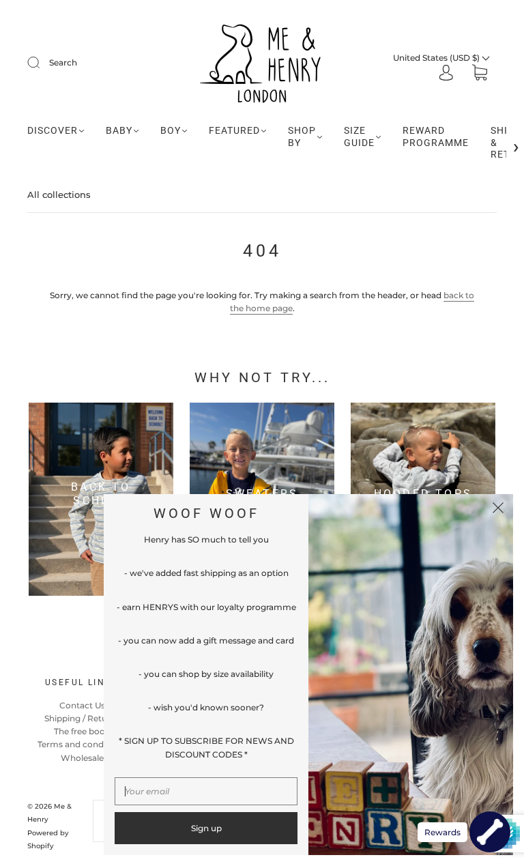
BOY (170, 130)
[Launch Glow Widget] (489, 831)
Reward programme (436, 136)
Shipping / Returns (82, 718)
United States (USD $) (437, 58)
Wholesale (82, 758)
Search (63, 62)
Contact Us (82, 705)
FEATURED (234, 130)
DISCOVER (52, 130)
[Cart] (480, 74)
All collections (59, 194)
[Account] (446, 74)
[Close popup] (498, 509)
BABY (119, 130)
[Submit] (42, 63)
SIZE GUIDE (359, 136)
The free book (82, 731)
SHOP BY (302, 136)
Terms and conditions (82, 744)
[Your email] (206, 791)
